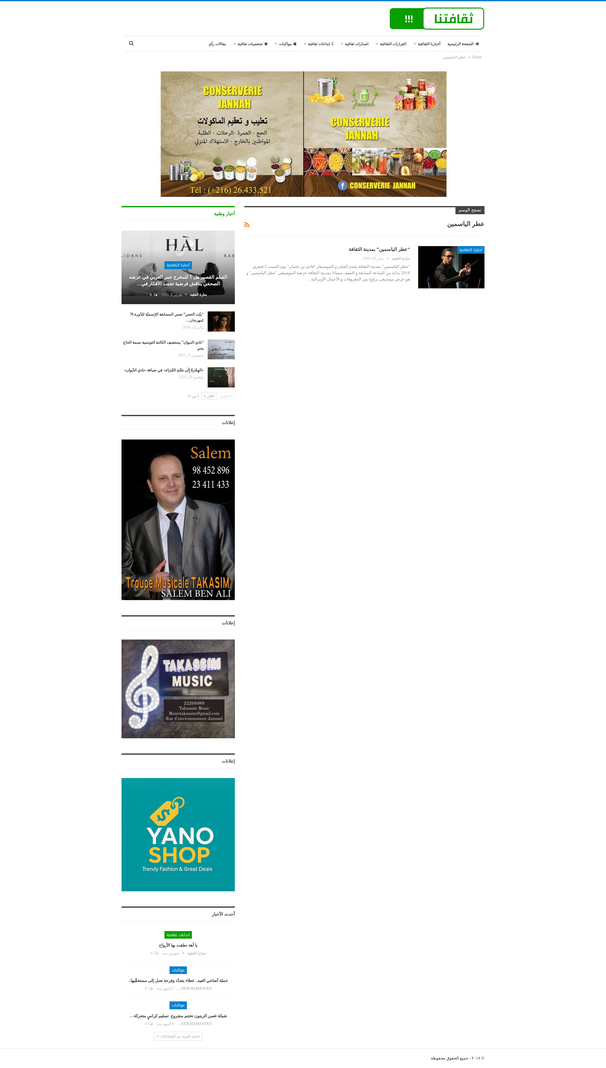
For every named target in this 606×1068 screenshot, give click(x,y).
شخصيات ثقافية (250, 44)
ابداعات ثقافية (319, 44)
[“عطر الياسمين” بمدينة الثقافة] (451, 267)
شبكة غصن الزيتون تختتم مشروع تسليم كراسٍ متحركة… (178, 1015)
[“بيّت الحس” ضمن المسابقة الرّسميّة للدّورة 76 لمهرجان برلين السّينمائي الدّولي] (221, 321)
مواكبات (285, 44)
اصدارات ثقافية (356, 44)
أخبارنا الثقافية (429, 44)
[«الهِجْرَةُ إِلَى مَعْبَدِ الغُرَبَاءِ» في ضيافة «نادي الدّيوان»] (221, 377)
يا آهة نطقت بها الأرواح (178, 945)
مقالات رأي (217, 44)
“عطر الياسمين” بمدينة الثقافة (379, 249)
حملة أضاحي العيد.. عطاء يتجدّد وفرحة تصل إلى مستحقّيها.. (178, 980)
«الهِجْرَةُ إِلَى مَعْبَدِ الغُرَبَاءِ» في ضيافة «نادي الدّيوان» (164, 370)
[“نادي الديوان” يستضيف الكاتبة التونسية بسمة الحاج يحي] (221, 349)
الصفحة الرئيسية (460, 44)
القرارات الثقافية (393, 44)
